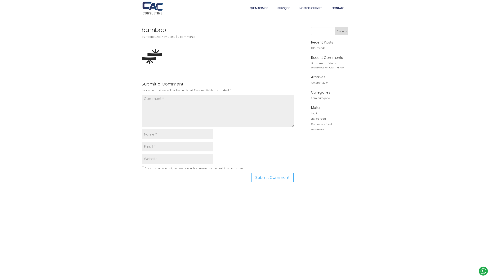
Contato (338, 8)
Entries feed (318, 118)
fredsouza (153, 37)
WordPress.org (320, 129)
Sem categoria (320, 98)
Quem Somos (259, 8)
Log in (314, 113)
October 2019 (319, 82)
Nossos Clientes (311, 8)
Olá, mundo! (318, 48)
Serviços (284, 8)
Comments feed (321, 124)
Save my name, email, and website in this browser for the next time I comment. (194, 168)
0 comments (186, 37)
